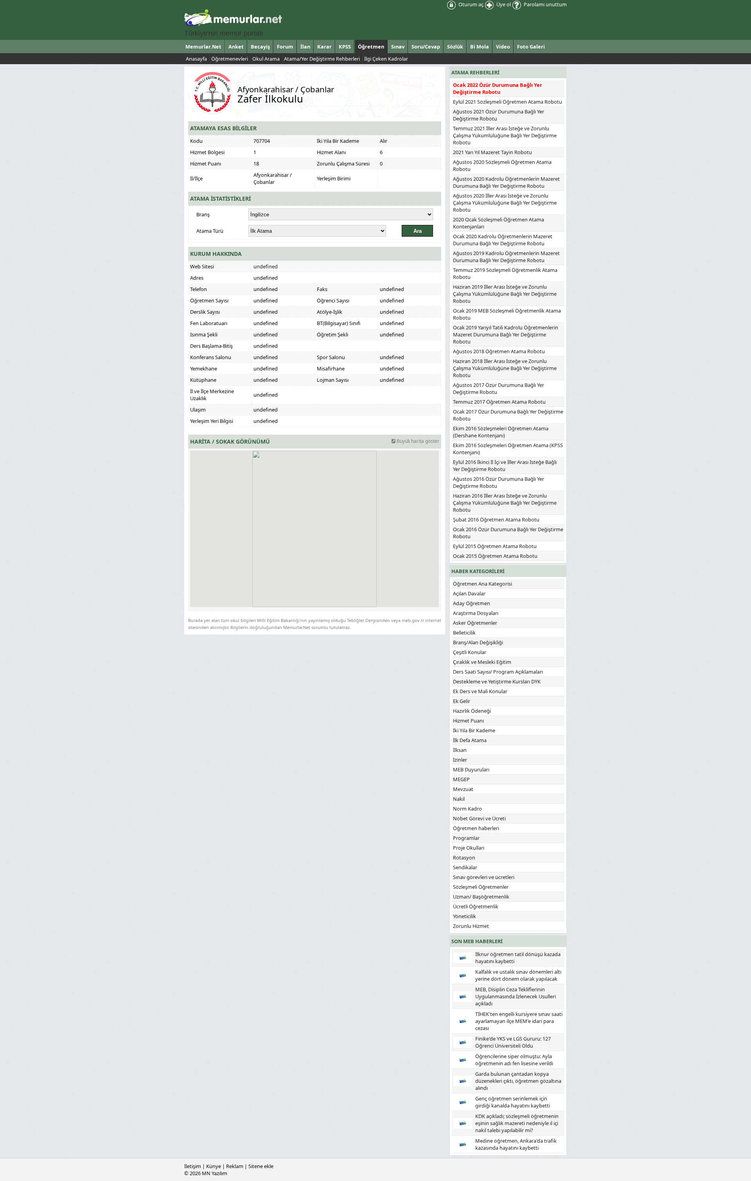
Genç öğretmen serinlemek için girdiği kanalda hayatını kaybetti (512, 1102)
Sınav (397, 46)
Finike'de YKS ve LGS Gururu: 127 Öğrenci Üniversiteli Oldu (513, 1042)
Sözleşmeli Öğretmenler (480, 886)
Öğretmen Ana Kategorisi (482, 583)
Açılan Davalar (469, 593)
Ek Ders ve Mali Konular (480, 691)
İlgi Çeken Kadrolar (386, 58)
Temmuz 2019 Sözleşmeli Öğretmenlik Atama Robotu (505, 273)
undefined (265, 266)
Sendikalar (465, 867)
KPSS (345, 46)
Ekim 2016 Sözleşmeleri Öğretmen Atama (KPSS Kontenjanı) (508, 449)
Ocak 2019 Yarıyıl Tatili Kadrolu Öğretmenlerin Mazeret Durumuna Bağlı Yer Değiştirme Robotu (505, 334)
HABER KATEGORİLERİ (478, 571)
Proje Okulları (468, 847)
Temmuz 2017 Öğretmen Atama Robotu (499, 401)
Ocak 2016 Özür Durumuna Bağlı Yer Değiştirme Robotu (508, 533)
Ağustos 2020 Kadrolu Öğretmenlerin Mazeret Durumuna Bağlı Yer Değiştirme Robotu (506, 182)
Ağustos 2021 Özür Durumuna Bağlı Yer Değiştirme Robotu (498, 115)
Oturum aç (470, 4)
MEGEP (461, 779)
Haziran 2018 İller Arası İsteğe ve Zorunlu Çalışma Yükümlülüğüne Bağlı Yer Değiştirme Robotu (505, 368)
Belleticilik (464, 632)
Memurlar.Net (203, 46)
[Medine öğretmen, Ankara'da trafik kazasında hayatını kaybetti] (462, 1143)
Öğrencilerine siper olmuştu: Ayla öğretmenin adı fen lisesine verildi (514, 1060)
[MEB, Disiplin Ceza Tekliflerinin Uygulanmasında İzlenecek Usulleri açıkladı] (462, 995)
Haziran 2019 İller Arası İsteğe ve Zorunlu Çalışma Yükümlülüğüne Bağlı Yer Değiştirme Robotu (505, 293)
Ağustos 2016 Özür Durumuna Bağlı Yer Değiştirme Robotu (498, 482)
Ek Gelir (461, 701)
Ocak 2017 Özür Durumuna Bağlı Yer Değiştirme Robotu (508, 415)
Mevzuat (463, 789)
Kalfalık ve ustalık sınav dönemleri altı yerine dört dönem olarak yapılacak (518, 975)
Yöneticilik (464, 916)
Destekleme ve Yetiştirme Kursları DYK (497, 681)
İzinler (460, 759)
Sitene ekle (260, 1166)
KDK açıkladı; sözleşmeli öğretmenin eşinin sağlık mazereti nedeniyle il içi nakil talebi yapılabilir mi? (517, 1123)
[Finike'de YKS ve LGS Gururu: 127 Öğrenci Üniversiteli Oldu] (462, 1041)
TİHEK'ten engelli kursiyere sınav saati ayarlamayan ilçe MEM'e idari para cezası (518, 1021)
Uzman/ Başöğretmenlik (481, 896)
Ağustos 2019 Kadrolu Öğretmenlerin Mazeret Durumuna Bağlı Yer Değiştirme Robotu (506, 257)
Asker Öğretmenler (475, 622)
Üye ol (503, 4)
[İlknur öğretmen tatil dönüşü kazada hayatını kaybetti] (462, 956)
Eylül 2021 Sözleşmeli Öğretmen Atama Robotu (507, 101)
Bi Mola (479, 46)
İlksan (460, 749)
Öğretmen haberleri (476, 828)
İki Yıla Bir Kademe (474, 730)
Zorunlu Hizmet (471, 925)
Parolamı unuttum (545, 4)
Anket (236, 46)
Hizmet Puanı (468, 720)
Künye (213, 1166)
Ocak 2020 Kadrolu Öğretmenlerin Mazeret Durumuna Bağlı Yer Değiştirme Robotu (502, 240)
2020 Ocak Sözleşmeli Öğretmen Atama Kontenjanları (498, 223)
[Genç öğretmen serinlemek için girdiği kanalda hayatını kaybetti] (462, 1101)
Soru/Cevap (425, 46)
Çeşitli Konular (469, 652)
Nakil (459, 798)
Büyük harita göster (417, 441)
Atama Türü (209, 230)
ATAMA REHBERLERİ (475, 72)
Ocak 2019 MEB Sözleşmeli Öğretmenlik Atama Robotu (507, 314)
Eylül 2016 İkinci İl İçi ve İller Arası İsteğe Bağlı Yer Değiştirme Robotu (505, 465)
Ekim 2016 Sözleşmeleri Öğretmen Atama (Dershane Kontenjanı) (500, 432)
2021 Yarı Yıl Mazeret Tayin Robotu (492, 152)
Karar (324, 46)
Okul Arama (266, 58)
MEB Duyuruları (471, 769)
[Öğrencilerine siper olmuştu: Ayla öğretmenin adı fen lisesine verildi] (462, 1058)
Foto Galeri (531, 46)
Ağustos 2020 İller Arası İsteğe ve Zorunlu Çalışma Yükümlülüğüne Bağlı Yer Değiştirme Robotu (505, 202)
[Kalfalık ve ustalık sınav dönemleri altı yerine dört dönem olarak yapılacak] (462, 974)
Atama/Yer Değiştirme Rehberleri (322, 58)
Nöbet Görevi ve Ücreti (479, 818)
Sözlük (455, 46)
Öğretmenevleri (229, 58)
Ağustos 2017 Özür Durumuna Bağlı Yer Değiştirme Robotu (498, 388)
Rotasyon (464, 857)
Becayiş (260, 46)
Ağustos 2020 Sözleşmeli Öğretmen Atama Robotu (502, 165)
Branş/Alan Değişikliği (478, 642)
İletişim (192, 1166)
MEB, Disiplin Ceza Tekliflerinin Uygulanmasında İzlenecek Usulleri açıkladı (515, 996)
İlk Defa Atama (470, 740)
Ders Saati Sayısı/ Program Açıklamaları (498, 671)
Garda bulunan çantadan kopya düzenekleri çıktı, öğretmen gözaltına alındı (518, 1080)
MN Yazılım (214, 1173)
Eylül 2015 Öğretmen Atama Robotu (495, 546)
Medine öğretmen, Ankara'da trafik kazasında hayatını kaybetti (516, 1144)
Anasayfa (196, 58)
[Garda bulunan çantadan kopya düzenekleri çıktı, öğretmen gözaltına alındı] (462, 1080)
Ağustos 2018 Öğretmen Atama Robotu (499, 351)
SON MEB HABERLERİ (477, 941)
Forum (285, 46)
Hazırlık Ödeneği (472, 710)
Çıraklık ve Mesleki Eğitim (482, 661)
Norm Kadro (467, 808)
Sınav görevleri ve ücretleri (483, 877)
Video (503, 46)
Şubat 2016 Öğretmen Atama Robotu (496, 519)
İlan (305, 46)
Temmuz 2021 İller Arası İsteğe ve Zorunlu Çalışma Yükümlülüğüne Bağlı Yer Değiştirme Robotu (505, 135)
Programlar (466, 837)
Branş (203, 214)
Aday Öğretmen (471, 603)
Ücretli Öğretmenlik (475, 906)
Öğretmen (371, 46)
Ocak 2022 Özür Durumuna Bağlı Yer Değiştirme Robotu (497, 88)
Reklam (234, 1166)
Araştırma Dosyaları (475, 613)
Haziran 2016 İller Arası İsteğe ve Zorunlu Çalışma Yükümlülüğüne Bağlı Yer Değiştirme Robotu (505, 502)
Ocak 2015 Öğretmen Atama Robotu (495, 555)
